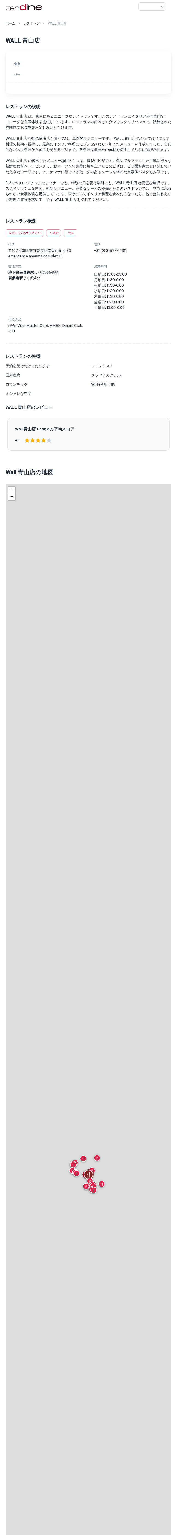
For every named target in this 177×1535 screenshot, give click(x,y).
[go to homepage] (23, 10)
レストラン (32, 23)
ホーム (10, 23)
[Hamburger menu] (169, 6)
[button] (152, 6)
